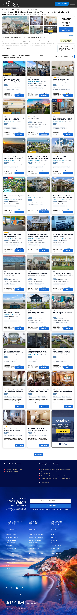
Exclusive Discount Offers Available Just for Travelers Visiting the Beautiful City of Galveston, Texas (12, 429)
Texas (20, 9)
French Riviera (10, 543)
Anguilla (53, 529)
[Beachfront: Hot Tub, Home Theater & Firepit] (14, 262)
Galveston (26, 9)
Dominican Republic (57, 553)
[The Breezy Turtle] (38, 106)
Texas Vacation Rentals (11, 471)
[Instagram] (11, 588)
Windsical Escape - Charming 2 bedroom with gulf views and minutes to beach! (62, 352)
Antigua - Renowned (57, 551)
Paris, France (32, 529)
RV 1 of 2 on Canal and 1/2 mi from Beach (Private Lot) (63, 235)
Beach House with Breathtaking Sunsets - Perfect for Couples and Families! (14, 157)
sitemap (8, 568)
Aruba (52, 534)
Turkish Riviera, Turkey (13, 551)
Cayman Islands (55, 548)
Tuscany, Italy (32, 532)
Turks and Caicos (56, 545)
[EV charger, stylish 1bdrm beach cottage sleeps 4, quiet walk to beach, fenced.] (38, 262)
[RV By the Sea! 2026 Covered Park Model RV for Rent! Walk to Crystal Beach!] (38, 340)
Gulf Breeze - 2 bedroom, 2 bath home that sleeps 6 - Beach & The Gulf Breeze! (38, 157)
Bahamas (53, 532)
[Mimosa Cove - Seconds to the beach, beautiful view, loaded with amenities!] (63, 184)
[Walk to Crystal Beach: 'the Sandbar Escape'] (63, 68)
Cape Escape (32, 196)
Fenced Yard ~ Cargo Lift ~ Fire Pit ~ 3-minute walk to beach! (14, 118)
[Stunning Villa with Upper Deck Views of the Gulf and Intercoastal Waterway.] (38, 223)
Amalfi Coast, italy (11, 532)
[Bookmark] (4, 18)
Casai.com (12, 608)
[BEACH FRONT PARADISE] (14, 301)
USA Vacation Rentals (11, 474)
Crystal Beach (34, 9)
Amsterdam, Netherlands (36, 553)
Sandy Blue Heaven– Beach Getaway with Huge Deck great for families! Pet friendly (13, 80)
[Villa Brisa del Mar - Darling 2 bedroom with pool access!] (38, 301)
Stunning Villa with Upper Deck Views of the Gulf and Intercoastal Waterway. (38, 235)
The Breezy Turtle (33, 118)
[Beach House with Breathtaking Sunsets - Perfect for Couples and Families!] (14, 145)
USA (17, 9)
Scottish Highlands (34, 540)
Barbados (54, 540)
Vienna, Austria (33, 545)
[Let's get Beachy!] (38, 68)
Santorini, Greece (11, 529)
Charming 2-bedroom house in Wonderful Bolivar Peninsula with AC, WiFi (13, 352)
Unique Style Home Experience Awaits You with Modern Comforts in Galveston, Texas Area (63, 390)
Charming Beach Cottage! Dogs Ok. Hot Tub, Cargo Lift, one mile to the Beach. (63, 274)
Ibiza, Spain (9, 545)
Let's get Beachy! (33, 79)
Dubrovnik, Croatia (12, 537)
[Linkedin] (22, 588)
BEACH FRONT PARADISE (11, 312)
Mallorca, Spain (11, 548)
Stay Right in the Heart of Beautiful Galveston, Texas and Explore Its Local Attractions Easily (38, 390)
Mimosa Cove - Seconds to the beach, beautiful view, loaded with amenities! (63, 196)
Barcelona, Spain (11, 534)
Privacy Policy (54, 509)
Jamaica (53, 543)
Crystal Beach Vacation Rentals (13, 469)
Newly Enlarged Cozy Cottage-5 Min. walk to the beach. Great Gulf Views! (63, 118)
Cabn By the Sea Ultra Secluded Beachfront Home (62, 313)
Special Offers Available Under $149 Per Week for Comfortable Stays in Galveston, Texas (37, 429)
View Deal (19, 95)
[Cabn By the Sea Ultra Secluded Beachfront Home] (63, 301)
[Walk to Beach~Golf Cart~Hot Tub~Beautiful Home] (14, 223)
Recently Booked (11, 559)
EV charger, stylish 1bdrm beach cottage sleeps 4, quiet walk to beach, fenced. (37, 274)
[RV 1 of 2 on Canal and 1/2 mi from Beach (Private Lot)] (63, 223)
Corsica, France (11, 553)
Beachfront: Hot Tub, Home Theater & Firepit (12, 274)
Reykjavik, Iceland (34, 543)
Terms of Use (64, 509)
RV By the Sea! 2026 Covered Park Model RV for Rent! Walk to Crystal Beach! (37, 352)
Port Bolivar (12, 82)
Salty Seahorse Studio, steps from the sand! (14, 196)
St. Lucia (53, 537)
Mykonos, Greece (11, 540)
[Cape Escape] (38, 184)
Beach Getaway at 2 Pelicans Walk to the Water (61, 157)
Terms (7, 565)
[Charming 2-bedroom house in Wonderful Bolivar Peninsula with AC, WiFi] (14, 340)
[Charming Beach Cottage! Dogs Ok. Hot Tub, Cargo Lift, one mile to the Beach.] (63, 262)
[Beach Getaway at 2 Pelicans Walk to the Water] (63, 145)
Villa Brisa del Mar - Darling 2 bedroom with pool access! (36, 313)
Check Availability (66, 29)
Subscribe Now (50, 505)
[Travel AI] (15, 602)
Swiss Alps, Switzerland (36, 534)
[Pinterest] (17, 588)
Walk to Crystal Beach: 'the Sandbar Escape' (61, 80)
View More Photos (8, 32)
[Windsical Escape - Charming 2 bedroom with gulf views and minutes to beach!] (63, 340)
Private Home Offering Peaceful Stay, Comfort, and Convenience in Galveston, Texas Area (14, 390)
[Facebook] (6, 588)
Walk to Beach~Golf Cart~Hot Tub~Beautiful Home (12, 235)
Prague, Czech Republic (35, 537)
